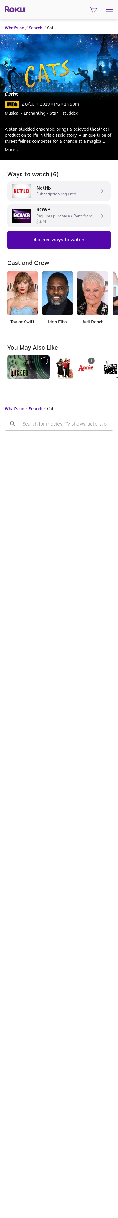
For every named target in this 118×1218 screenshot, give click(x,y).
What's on (14, 28)
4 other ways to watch (59, 239)
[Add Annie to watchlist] (91, 360)
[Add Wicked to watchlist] (44, 360)
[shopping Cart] (93, 11)
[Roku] (13, 8)
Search (35, 28)
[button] (109, 9)
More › (11, 150)
